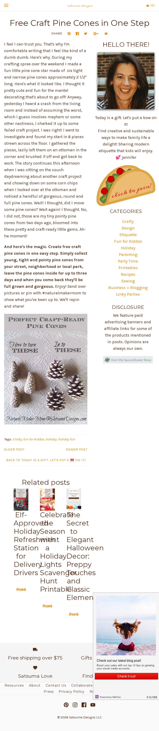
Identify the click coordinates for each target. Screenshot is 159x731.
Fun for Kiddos (128, 241)
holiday (51, 439)
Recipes (128, 274)
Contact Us (56, 685)
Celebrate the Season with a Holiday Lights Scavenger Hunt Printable (58, 552)
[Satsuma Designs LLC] (80, 5)
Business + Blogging (128, 287)
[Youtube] (92, 704)
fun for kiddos (33, 439)
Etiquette (128, 234)
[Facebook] (84, 704)
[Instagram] (75, 704)
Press (49, 692)
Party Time (128, 261)
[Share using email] (106, 33)
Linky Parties (128, 294)
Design (128, 228)
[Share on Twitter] (85, 33)
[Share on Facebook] (77, 33)
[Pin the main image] (69, 33)
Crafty (17, 439)
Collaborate (82, 685)
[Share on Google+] (96, 33)
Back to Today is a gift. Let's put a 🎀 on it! (46, 460)
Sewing (128, 281)
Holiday (128, 248)
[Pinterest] (66, 704)
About (35, 685)
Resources (14, 685)
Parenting (128, 254)
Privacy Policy (71, 692)
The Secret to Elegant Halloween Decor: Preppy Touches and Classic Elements (85, 556)
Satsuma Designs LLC (85, 717)
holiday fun (66, 439)
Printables (128, 267)
